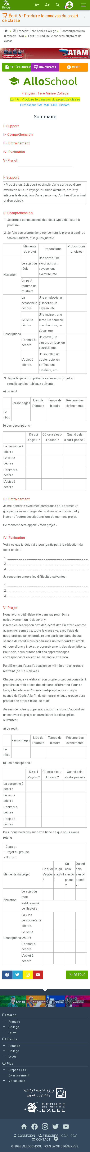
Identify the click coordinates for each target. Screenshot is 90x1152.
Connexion (26, 1136)
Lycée (12, 1032)
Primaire (14, 1021)
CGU (64, 1136)
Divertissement (19, 1075)
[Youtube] (38, 975)
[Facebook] (7, 975)
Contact (42, 1139)
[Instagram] (28, 975)
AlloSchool (32, 1146)
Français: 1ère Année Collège (36, 31)
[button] (69, 5)
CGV (74, 1136)
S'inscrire (50, 1136)
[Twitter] (17, 975)
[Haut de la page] (55, 1139)
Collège (13, 1027)
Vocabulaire (16, 1081)
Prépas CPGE (17, 1070)
